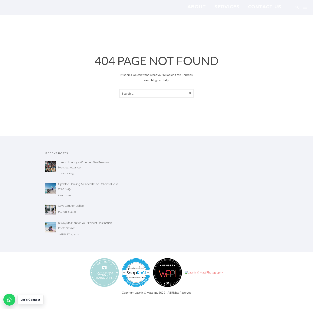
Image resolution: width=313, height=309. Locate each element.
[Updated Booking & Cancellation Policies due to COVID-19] (50, 188)
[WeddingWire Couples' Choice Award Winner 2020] (204, 272)
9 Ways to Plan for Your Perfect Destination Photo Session (85, 225)
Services (227, 6)
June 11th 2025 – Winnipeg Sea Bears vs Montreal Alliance (83, 165)
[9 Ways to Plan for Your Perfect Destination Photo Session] (50, 227)
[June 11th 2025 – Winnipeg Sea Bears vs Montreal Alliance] (50, 166)
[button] (23, 300)
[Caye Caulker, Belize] (50, 210)
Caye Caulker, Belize (71, 205)
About (196, 6)
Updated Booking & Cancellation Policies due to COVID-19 (88, 186)
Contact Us (264, 6)
